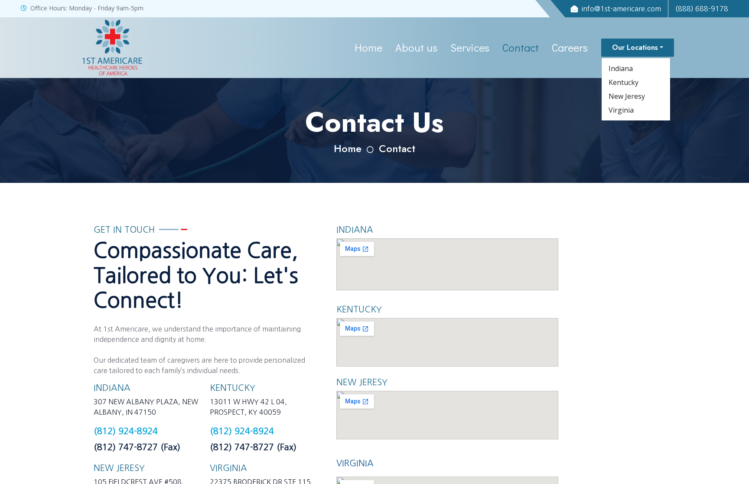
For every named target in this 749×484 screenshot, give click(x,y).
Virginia (621, 110)
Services (469, 47)
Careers (570, 47)
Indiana (621, 68)
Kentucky (623, 82)
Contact (520, 47)
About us (416, 47)
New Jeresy (627, 96)
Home (368, 47)
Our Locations (635, 47)
